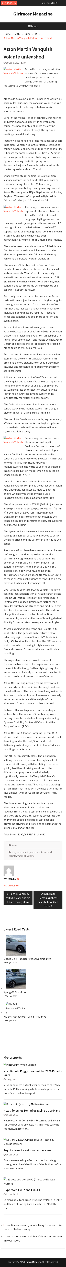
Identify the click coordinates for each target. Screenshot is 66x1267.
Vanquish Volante (26, 855)
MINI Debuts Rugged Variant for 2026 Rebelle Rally (33, 1073)
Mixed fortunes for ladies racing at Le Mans (32, 1110)
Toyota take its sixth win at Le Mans (27, 1150)
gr (24, 62)
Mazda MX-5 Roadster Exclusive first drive (27, 958)
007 (13, 852)
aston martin (22, 852)
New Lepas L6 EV (49, 2)
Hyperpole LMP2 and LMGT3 (22, 1190)
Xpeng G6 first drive (15, 992)
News (14, 845)
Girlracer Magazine (33, 14)
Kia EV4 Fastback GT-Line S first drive (25, 1016)
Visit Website (11, 885)
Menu (34, 26)
